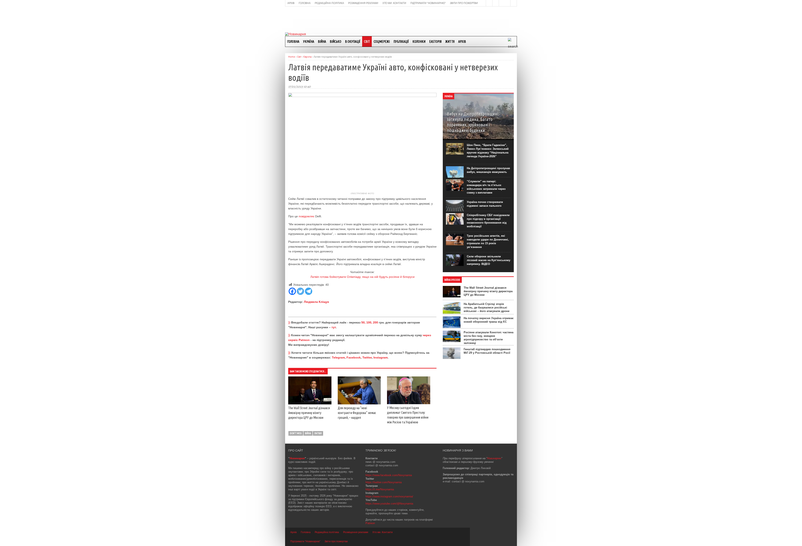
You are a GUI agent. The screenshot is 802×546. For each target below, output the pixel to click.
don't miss (296, 433)
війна (308, 433)
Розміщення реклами (355, 532)
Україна (308, 41)
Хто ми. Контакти (382, 532)
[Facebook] (292, 291)
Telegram (338, 357)
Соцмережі (382, 41)
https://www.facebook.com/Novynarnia (388, 475)
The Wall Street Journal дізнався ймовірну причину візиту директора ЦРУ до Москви (309, 412)
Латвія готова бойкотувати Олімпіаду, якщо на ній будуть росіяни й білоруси (362, 276)
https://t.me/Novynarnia (379, 489)
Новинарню (494, 458)
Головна (293, 41)
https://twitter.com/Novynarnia (383, 482)
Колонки (418, 41)
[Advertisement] (401, 19)
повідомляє (307, 216)
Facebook (353, 357)
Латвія (318, 433)
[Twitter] (300, 291)
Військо (335, 41)
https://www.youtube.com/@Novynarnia (389, 503)
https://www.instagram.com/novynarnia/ (389, 496)
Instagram (380, 357)
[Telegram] (308, 291)
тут (333, 327)
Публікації (401, 41)
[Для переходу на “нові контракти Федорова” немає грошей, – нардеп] (359, 403)
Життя (449, 41)
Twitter (367, 357)
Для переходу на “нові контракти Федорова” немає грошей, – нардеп (357, 412)
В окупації (352, 41)
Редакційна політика (327, 532)
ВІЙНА (322, 41)
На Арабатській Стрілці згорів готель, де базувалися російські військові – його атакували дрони (486, 307)
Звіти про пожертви (336, 541)
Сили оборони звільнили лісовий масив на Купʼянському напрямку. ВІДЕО (488, 260)
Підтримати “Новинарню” (305, 541)
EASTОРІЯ (435, 41)
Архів (462, 41)
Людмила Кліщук (316, 301)
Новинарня (297, 458)
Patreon (370, 523)
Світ (367, 41)
